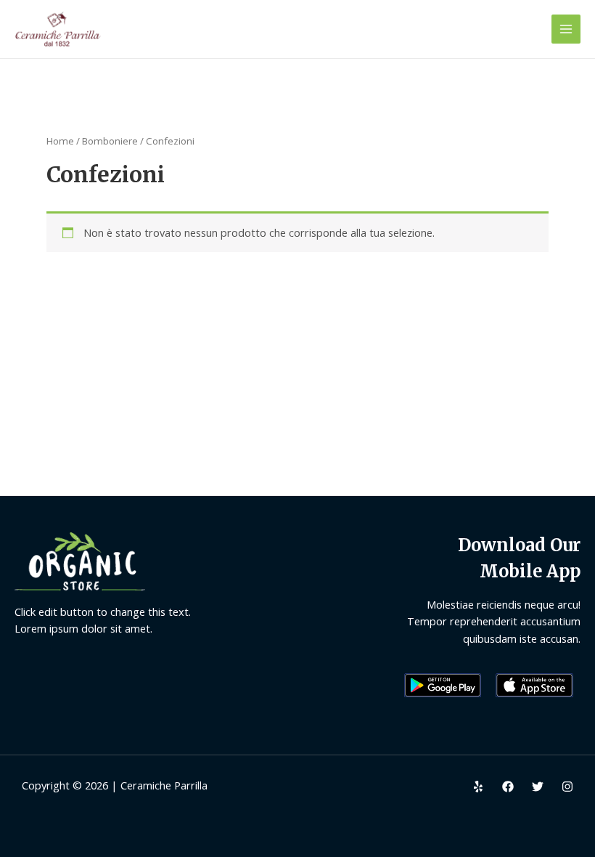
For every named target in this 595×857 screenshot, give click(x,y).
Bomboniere (110, 140)
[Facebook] (508, 786)
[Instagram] (567, 786)
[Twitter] (537, 786)
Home (60, 140)
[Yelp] (478, 786)
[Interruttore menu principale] (565, 29)
